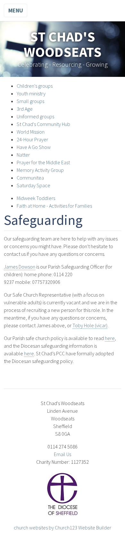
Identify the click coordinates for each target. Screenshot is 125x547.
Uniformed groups (35, 116)
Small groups (30, 101)
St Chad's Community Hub (43, 124)
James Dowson (19, 266)
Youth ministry (31, 93)
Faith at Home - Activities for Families (54, 206)
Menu (15, 10)
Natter (23, 155)
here (110, 338)
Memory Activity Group (40, 170)
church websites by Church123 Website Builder (62, 527)
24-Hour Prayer (32, 139)
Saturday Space (33, 185)
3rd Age (25, 109)
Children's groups (35, 86)
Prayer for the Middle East (43, 162)
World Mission (31, 132)
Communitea (30, 177)
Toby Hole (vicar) (89, 325)
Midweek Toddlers (36, 198)
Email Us (62, 454)
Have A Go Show (34, 147)
